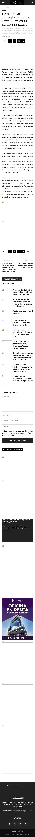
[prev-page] (3, 386)
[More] (28, 41)
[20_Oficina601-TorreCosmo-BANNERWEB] (17, 639)
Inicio (3, 7)
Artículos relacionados (12, 279)
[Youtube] (26, 824)
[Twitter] (14, 41)
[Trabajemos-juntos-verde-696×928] (17, 726)
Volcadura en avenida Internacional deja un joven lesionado (25, 265)
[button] (3, 2)
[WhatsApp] (19, 41)
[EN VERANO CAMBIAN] (17, 684)
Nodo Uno (26, 834)
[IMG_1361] (17, 642)
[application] (17, 530)
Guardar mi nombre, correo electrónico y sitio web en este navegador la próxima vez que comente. (17, 433)
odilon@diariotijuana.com (22, 811)
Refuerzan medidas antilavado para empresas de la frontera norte (22, 322)
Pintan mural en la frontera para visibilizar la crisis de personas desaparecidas (22, 292)
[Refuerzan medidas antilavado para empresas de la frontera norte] (7, 322)
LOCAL (8, 7)
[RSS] (15, 824)
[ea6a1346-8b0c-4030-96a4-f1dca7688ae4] (17, 546)
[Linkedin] (23, 41)
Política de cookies (17, 831)
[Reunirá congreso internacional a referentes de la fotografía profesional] (7, 378)
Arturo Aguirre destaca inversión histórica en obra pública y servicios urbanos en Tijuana (9, 267)
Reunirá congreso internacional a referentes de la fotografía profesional (23, 378)
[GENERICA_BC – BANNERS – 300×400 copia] (16, 481)
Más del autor (8, 284)
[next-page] (6, 386)
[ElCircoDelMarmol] (17, 457)
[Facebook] (10, 41)
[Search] (32, 2)
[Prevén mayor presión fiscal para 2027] (7, 313)
